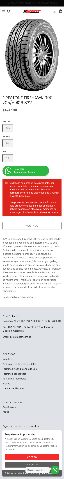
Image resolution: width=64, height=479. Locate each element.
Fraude (6, 383)
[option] (32, 55)
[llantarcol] (32, 11)
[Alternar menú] (3, 11)
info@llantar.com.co (20, 336)
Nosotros (7, 359)
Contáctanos (9, 407)
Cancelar (32, 464)
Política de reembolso (14, 378)
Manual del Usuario (13, 388)
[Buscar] (10, 11)
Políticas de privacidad (16, 473)
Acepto (32, 457)
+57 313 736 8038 (31, 321)
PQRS (5, 412)
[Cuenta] (53, 11)
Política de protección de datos (19, 364)
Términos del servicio (14, 373)
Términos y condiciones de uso (19, 368)
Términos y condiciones (41, 473)
